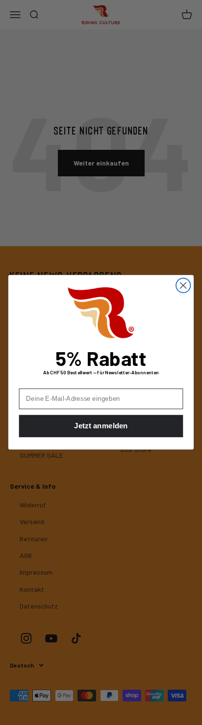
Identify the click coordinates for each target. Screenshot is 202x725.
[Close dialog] (183, 286)
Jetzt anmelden (100, 426)
